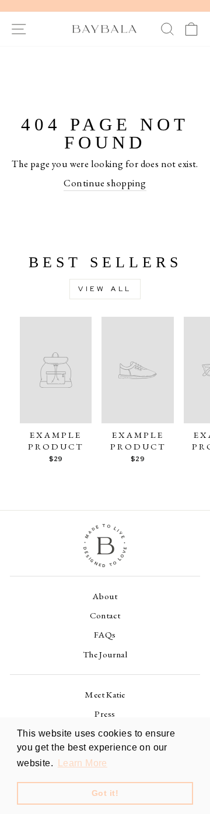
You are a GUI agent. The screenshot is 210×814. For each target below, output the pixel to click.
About (105, 596)
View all (105, 288)
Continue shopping (105, 182)
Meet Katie (105, 694)
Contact (105, 615)
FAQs (105, 634)
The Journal (105, 654)
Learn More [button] (82, 763)
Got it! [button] (105, 793)
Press (104, 714)
